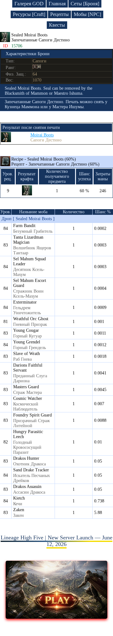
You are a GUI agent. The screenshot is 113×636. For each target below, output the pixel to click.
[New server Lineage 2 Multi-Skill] (56, 617)
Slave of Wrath (26, 353)
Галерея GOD (29, 3)
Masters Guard (26, 386)
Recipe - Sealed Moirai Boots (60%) (55, 162)
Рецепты (59, 14)
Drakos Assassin (27, 486)
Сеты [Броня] (85, 3)
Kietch (19, 498)
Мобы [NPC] (87, 14)
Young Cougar (26, 330)
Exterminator (25, 302)
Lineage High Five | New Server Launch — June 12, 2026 (56, 540)
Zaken (18, 509)
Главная (57, 3)
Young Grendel (26, 342)
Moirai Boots (42, 135)
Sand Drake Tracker (31, 470)
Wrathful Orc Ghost (30, 318)
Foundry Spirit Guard (32, 415)
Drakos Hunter (26, 458)
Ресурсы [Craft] (29, 14)
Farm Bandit (24, 225)
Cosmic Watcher (27, 398)
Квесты (57, 25)
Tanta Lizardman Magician (28, 240)
